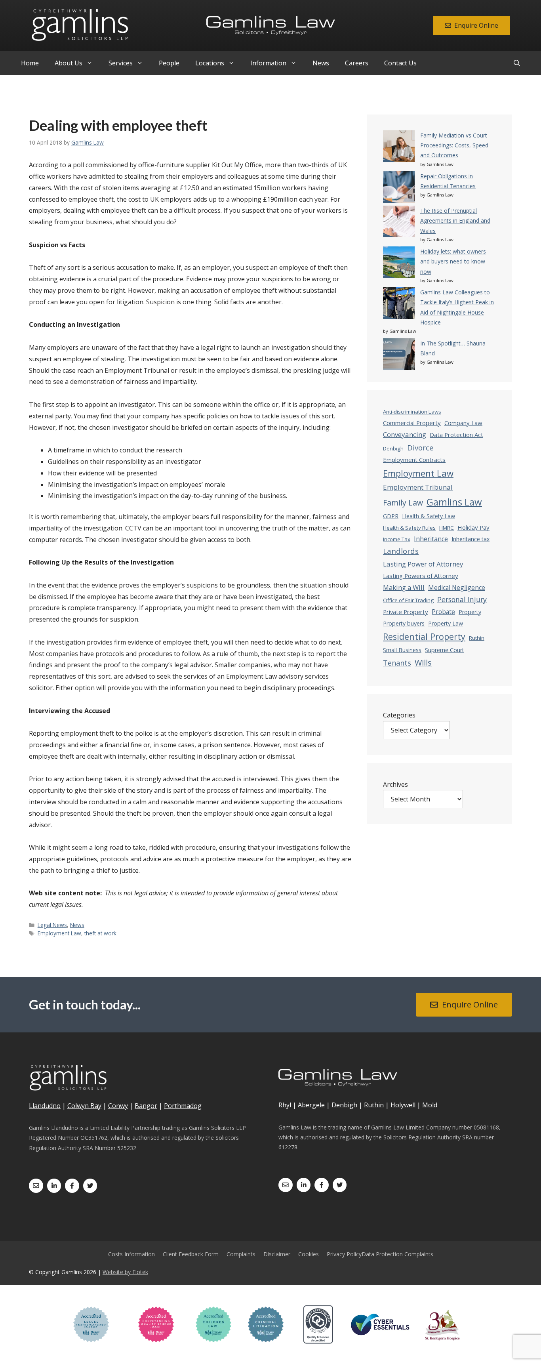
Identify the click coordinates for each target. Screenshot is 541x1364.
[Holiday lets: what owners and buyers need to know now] (399, 263)
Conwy (118, 1105)
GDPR (390, 516)
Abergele (311, 1105)
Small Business (402, 650)
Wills (423, 662)
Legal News (52, 925)
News (320, 63)
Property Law (445, 623)
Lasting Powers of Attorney (420, 576)
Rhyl (284, 1105)
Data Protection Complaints (397, 1254)
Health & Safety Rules (409, 527)
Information (268, 63)
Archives (395, 784)
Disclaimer (276, 1254)
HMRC (446, 527)
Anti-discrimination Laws (412, 411)
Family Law (403, 502)
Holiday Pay (473, 527)
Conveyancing (404, 434)
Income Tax (396, 539)
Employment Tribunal (418, 487)
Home (30, 63)
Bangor (146, 1105)
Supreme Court (444, 650)
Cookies (308, 1254)
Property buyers (404, 623)
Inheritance (431, 538)
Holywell (403, 1105)
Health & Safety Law (428, 516)
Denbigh (393, 448)
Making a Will (404, 587)
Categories (399, 715)
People (169, 63)
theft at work (100, 933)
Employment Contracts (414, 460)
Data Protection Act (456, 435)
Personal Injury (462, 599)
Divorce (420, 447)
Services (121, 63)
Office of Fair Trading (408, 600)
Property (470, 612)
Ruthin (476, 637)
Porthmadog (183, 1105)
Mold (429, 1105)
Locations (209, 63)
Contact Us (400, 63)
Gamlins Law (454, 501)
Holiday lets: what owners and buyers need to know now (453, 261)
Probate (443, 611)
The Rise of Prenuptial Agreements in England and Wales (455, 220)
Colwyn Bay (84, 1105)
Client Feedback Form (191, 1254)
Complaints (241, 1254)
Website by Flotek (125, 1272)
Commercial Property (412, 423)
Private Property (405, 612)
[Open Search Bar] (517, 63)
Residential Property (424, 636)
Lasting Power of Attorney (423, 563)
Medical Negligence (456, 587)
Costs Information (131, 1254)
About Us (68, 63)
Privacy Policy (344, 1254)
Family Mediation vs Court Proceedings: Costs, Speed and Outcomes (454, 145)
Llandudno (45, 1105)
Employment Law (59, 933)
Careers (356, 63)
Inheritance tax (470, 539)
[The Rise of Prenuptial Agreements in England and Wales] (399, 223)
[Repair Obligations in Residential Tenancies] (399, 188)
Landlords (401, 551)
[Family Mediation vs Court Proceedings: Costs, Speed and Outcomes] (399, 147)
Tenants (397, 663)
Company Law (463, 423)
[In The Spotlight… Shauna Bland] (399, 355)
